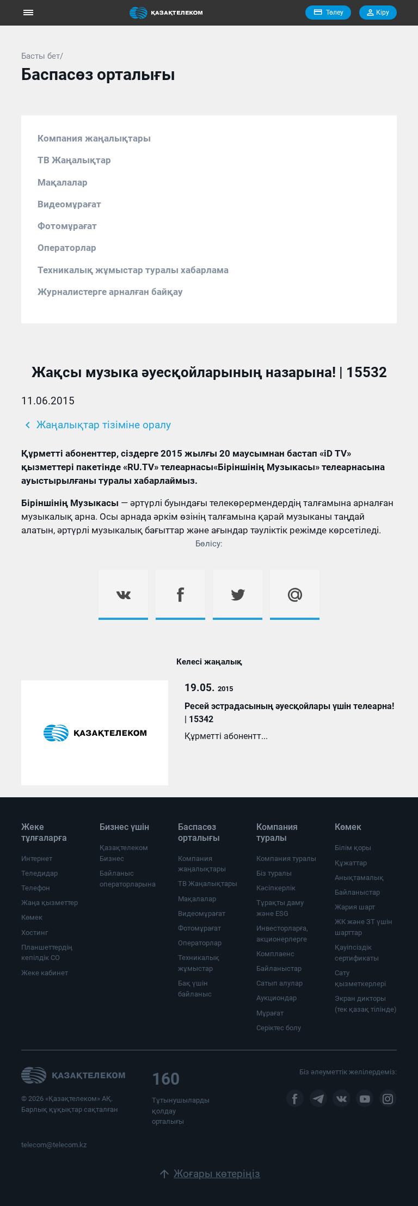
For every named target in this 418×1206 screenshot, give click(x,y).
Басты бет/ (42, 56)
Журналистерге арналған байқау (110, 291)
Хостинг (34, 932)
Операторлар (67, 247)
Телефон (35, 888)
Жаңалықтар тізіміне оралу (96, 425)
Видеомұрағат (69, 204)
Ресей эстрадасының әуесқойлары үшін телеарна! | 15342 (289, 712)
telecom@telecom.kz (54, 1145)
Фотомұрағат (67, 225)
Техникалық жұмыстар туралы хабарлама (133, 269)
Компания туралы (286, 858)
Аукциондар (276, 998)
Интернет (36, 858)
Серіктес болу (278, 1028)
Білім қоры (353, 848)
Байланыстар (279, 968)
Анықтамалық (359, 877)
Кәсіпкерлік (276, 888)
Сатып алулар (279, 983)
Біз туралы (274, 873)
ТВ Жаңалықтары (207, 883)
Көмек (31, 917)
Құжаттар (351, 863)
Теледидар (39, 873)
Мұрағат (270, 1013)
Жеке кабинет (44, 973)
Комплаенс (275, 954)
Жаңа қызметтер (49, 903)
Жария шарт (355, 907)
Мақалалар (63, 182)
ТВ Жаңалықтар (74, 160)
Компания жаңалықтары (94, 138)
